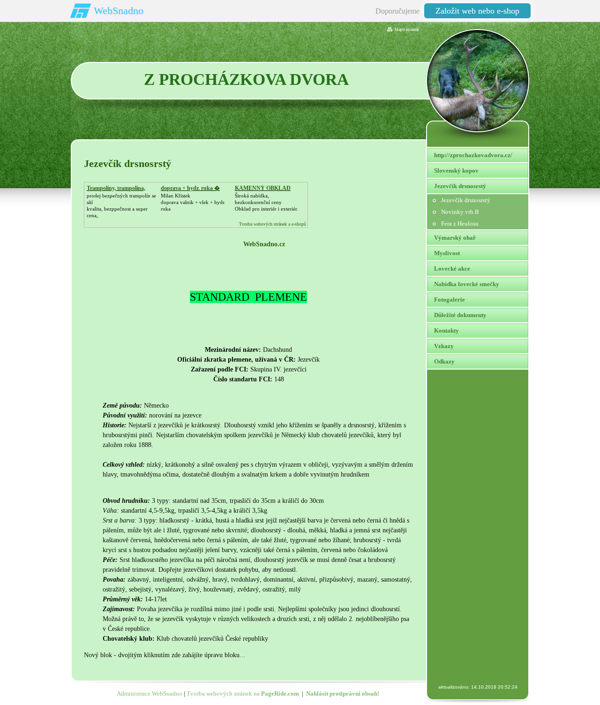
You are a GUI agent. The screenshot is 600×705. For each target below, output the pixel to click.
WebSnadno (118, 10)
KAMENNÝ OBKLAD (263, 188)
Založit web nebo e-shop (477, 10)
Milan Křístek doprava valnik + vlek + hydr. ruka (193, 202)
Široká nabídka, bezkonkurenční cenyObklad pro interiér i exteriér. (266, 202)
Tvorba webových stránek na (243, 693)
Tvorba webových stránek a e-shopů (272, 224)
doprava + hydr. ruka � (190, 188)
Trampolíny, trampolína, (116, 188)
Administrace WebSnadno (149, 693)
